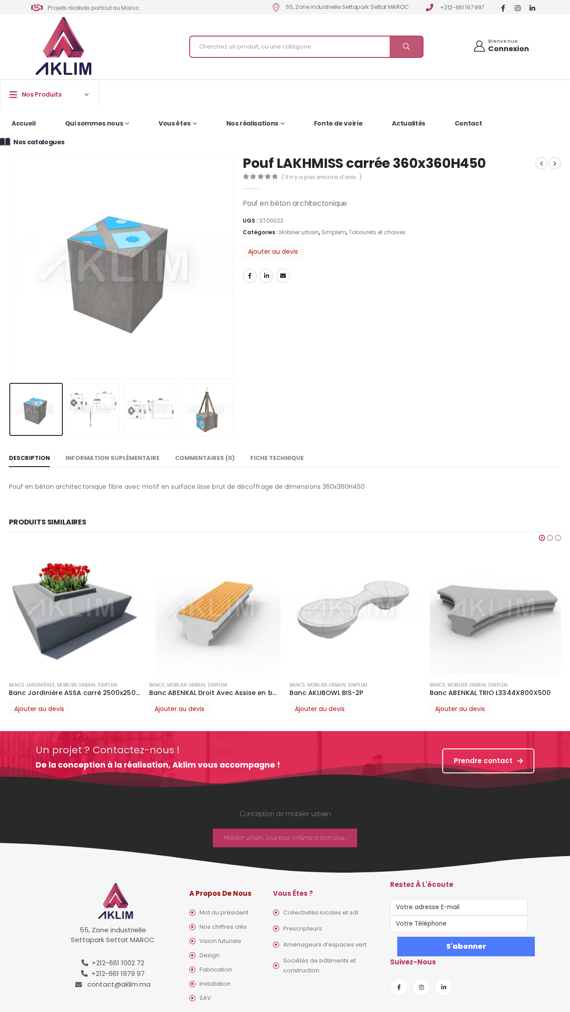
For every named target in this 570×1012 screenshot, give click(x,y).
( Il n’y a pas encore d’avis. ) (321, 177)
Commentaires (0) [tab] (205, 458)
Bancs (27, 685)
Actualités (408, 123)
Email (283, 275)
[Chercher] (406, 47)
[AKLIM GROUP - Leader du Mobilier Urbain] (63, 46)
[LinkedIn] (532, 7)
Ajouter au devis (273, 251)
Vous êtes (175, 123)
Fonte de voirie (338, 123)
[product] (85, 608)
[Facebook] (503, 7)
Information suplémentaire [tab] (112, 458)
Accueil (24, 123)
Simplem (334, 232)
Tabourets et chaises (377, 232)
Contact (468, 123)
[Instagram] (517, 7)
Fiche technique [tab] (277, 458)
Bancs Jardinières (463, 593)
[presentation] (11, 267)
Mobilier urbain (299, 232)
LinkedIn (266, 275)
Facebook (250, 275)
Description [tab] (29, 458)
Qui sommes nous (94, 123)
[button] (542, 537)
